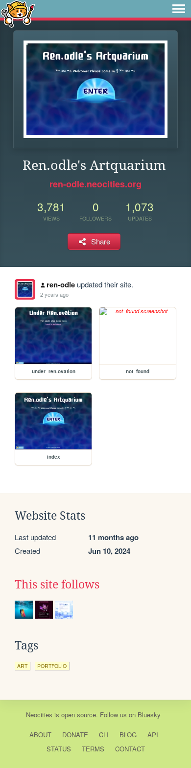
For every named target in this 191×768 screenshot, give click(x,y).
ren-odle (61, 284)
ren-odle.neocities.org (95, 184)
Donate (75, 734)
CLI (104, 734)
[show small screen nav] (179, 9)
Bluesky (149, 714)
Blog (128, 734)
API (152, 734)
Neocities (39, 714)
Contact (130, 748)
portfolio (52, 665)
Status (59, 748)
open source (78, 714)
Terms (93, 748)
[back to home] (18, 13)
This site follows (57, 584)
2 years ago (54, 294)
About (40, 734)
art (22, 665)
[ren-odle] (25, 289)
